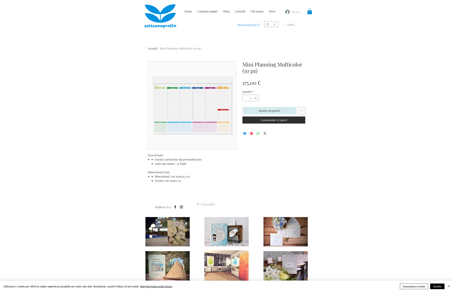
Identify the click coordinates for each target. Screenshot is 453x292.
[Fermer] (449, 286)
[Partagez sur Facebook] (245, 133)
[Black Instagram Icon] (181, 207)
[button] (309, 11)
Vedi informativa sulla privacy (156, 286)
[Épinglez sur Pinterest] (251, 133)
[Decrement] (245, 98)
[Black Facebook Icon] (175, 207)
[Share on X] (265, 133)
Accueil (152, 48)
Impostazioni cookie (414, 286)
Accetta (437, 286)
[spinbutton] (250, 98)
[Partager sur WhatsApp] (258, 133)
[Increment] (256, 98)
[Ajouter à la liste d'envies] (301, 110)
